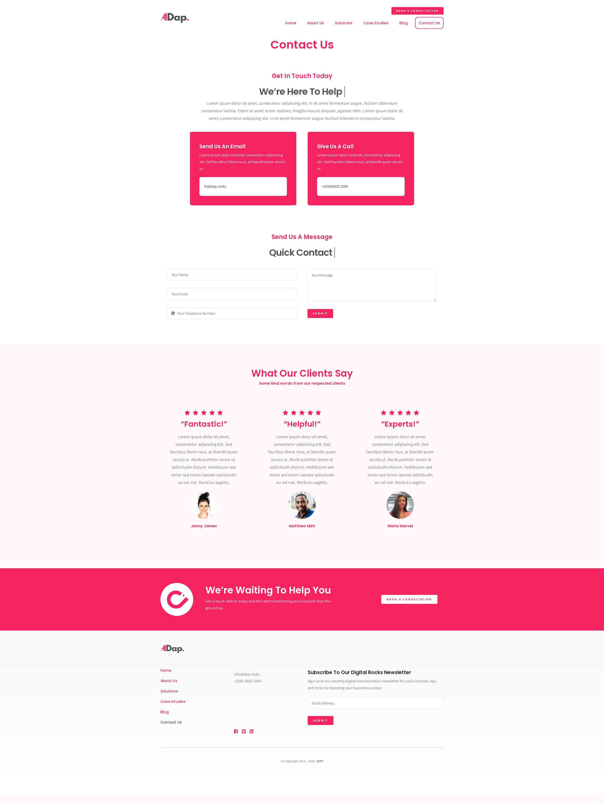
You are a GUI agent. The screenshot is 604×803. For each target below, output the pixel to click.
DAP (320, 761)
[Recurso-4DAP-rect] (174, 14)
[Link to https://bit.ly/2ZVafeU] (236, 731)
